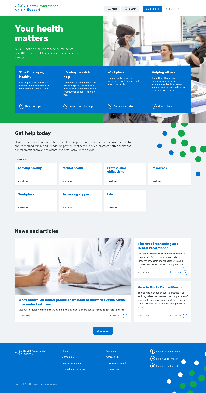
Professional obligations (116, 169)
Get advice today (124, 106)
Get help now (152, 8)
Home (65, 350)
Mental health (73, 168)
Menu (114, 8)
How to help (165, 106)
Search (132, 8)
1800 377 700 (177, 9)
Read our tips (33, 106)
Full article (115, 315)
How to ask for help (81, 106)
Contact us (68, 356)
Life (112, 194)
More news (103, 331)
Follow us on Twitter (167, 358)
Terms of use (112, 368)
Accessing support (77, 194)
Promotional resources (74, 368)
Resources (159, 168)
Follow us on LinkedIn (167, 365)
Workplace (26, 194)
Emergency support (72, 362)
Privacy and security (116, 362)
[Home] (37, 8)
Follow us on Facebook (168, 351)
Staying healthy (30, 168)
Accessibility (112, 356)
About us (111, 350)
